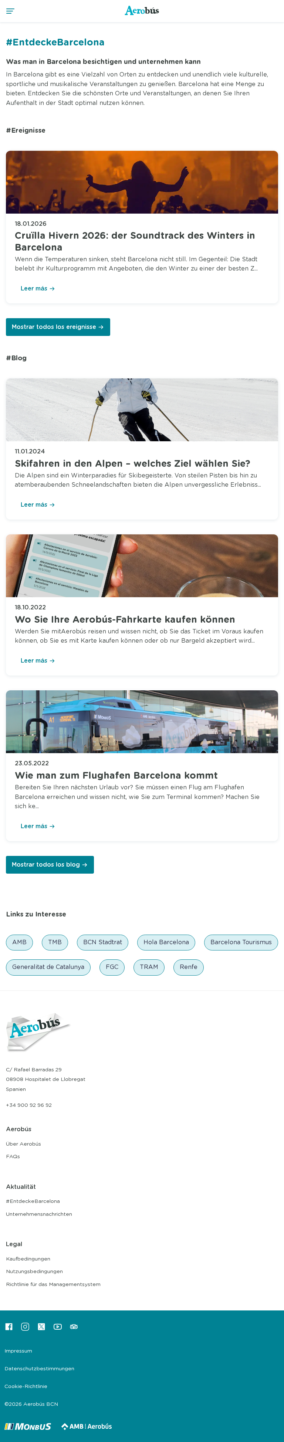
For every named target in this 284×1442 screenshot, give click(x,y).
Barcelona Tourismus (241, 942)
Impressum (18, 1351)
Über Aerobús (23, 1144)
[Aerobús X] (41, 1329)
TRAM (149, 967)
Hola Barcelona (166, 942)
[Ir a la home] (142, 15)
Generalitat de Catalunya (48, 967)
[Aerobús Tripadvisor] (74, 1329)
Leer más (34, 289)
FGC (112, 967)
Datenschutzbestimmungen (39, 1368)
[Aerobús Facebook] (8, 1329)
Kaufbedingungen (28, 1259)
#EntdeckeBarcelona (33, 1201)
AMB (19, 942)
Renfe (188, 967)
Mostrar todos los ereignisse (54, 327)
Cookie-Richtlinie (25, 1386)
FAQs (13, 1156)
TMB (55, 942)
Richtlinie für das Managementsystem (53, 1284)
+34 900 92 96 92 (29, 1105)
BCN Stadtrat (102, 942)
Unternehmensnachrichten (39, 1214)
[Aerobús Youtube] (57, 1329)
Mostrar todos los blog (46, 865)
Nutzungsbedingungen (34, 1271)
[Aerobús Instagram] (25, 1329)
